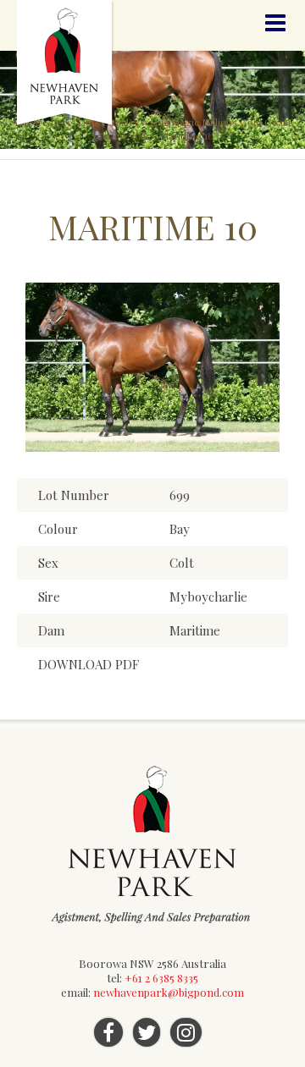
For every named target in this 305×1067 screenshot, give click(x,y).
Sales (127, 122)
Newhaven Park (65, 63)
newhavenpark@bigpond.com (168, 992)
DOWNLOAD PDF (88, 664)
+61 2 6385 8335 (161, 978)
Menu (275, 23)
